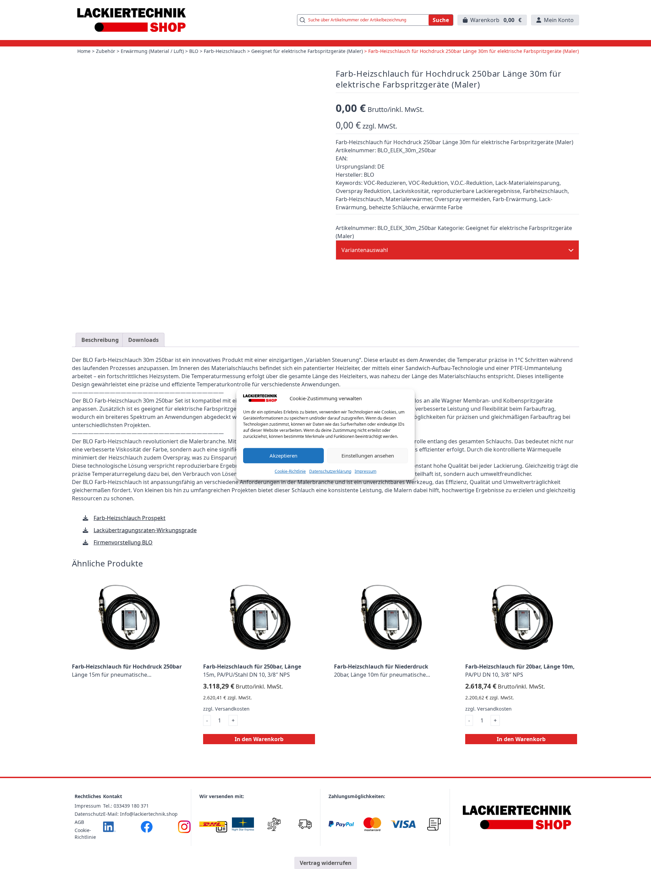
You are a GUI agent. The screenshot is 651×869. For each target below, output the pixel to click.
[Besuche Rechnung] (434, 824)
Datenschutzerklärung (330, 471)
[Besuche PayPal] (341, 824)
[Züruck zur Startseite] (131, 20)
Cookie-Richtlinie (290, 471)
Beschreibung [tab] (100, 340)
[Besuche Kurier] (274, 824)
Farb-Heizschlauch (225, 51)
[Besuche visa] (403, 824)
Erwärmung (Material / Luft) (152, 51)
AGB (79, 822)
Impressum (365, 471)
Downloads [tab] (143, 340)
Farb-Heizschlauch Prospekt (129, 518)
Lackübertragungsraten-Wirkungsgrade (145, 530)
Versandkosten (232, 709)
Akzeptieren (283, 455)
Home (84, 51)
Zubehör (105, 51)
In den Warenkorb (259, 739)
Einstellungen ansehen (367, 455)
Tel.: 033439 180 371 (126, 806)
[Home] (517, 817)
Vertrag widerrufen (326, 863)
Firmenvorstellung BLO (123, 542)
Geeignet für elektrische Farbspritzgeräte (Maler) (307, 51)
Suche (441, 20)
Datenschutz (89, 814)
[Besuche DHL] (212, 824)
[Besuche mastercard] (372, 824)
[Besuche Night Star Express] (243, 824)
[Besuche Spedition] (304, 824)
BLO (193, 51)
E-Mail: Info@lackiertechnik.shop (140, 814)
